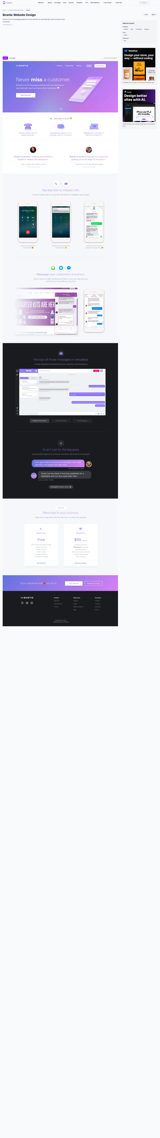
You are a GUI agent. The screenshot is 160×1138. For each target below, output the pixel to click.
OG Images (57, 2)
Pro (87, 2)
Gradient (126, 29)
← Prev (146, 14)
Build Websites (95, 2)
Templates (79, 2)
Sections (71, 2)
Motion (50, 2)
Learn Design (107, 2)
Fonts (64, 2)
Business (146, 29)
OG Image (12, 58)
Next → (154, 14)
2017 (125, 40)
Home (4, 10)
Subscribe (119, 2)
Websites (41, 2)
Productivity (139, 29)
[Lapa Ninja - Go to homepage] (7, 3)
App (132, 29)
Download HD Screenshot (110, 58)
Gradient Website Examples (16, 10)
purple (125, 35)
